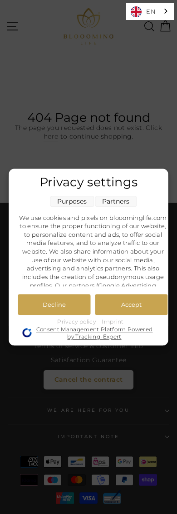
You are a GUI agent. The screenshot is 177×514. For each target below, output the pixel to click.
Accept (131, 304)
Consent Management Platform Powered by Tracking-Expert (94, 333)
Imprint (112, 321)
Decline (54, 304)
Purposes (72, 201)
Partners (115, 201)
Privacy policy (77, 321)
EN (151, 11)
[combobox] (150, 11)
